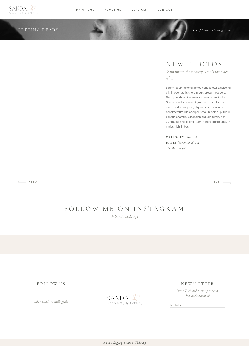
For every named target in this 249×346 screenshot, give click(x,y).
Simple (182, 148)
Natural (206, 30)
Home (195, 30)
